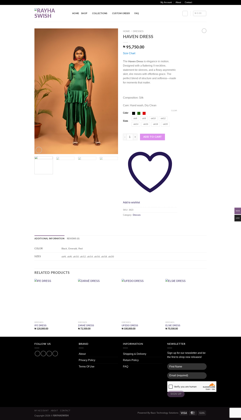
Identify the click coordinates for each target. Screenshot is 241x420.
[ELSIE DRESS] (185, 299)
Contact (188, 2)
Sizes (125, 121)
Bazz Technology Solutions (164, 412)
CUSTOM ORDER (121, 13)
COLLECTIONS (99, 13)
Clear (174, 111)
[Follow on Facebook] (196, 2)
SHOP (84, 13)
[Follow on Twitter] (202, 2)
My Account (166, 2)
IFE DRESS (40, 325)
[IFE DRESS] (54, 299)
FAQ (136, 13)
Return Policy (131, 360)
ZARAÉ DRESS (86, 325)
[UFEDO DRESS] (142, 299)
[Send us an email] (205, 2)
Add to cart (152, 137)
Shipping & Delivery (134, 353)
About (178, 2)
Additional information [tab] (49, 239)
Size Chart (129, 53)
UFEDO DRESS (130, 325)
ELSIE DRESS (172, 325)
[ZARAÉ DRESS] (98, 299)
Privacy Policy (87, 360)
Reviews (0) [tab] (73, 239)
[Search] (185, 13)
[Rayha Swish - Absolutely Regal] (50, 13)
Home (126, 31)
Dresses (138, 31)
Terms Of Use (86, 366)
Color (125, 113)
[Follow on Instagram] (199, 2)
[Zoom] (39, 150)
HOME (75, 13)
